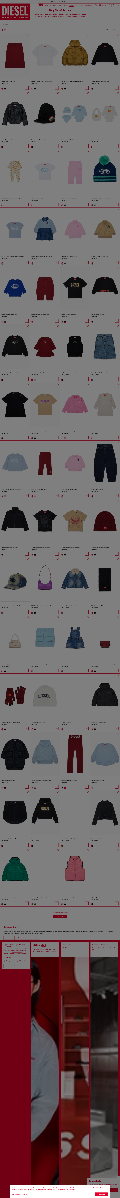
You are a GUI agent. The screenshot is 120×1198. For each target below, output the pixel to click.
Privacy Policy (61, 1189)
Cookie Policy (71, 1189)
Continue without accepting (19, 1194)
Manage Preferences (45, 1189)
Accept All (102, 1194)
